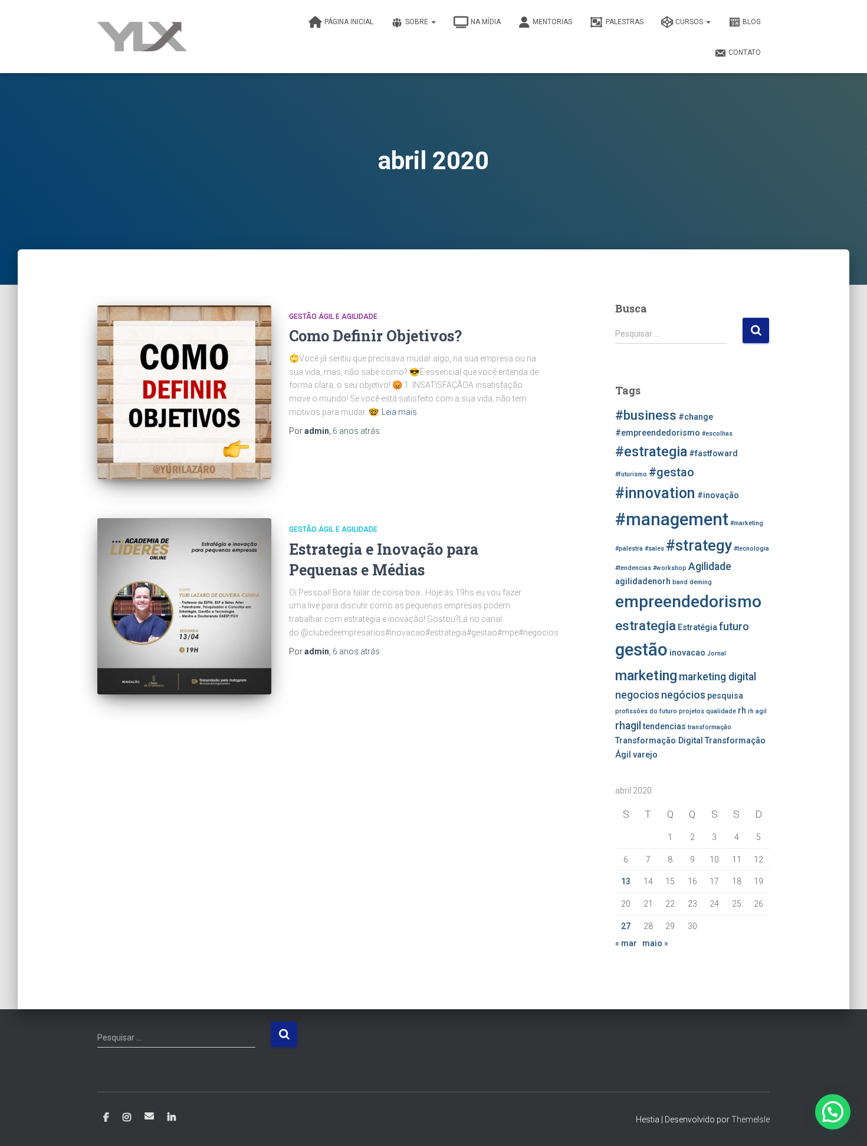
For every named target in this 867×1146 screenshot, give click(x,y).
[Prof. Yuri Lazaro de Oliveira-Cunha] (142, 36)
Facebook (106, 1117)
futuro (734, 627)
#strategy (699, 545)
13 (625, 881)
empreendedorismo (688, 601)
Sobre (417, 22)
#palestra (629, 548)
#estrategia (651, 451)
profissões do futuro (646, 711)
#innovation (655, 493)
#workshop (670, 568)
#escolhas (717, 433)
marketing (646, 675)
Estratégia (697, 628)
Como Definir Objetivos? (375, 335)
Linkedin (172, 1117)
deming (700, 582)
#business (645, 415)
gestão (641, 650)
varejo (645, 755)
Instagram (127, 1117)
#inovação (718, 495)
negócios (683, 695)
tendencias (664, 727)
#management (671, 519)
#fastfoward (713, 454)
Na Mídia (486, 22)
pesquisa (725, 696)
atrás (356, 431)
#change (695, 417)
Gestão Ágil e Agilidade (333, 316)
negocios (637, 695)
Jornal (716, 653)
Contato (744, 52)
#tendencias (633, 568)
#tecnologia (751, 548)
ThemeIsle (750, 1119)
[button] (832, 1111)
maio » (655, 943)
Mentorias (552, 22)
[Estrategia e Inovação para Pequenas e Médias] (184, 606)
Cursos (690, 22)
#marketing (746, 523)
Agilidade (709, 566)
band (680, 582)
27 (625, 926)
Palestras (624, 22)
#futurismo (631, 474)
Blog (752, 22)
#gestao (671, 472)
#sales (654, 548)
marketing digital (717, 677)
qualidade (721, 711)
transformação (709, 727)
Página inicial (348, 22)
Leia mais (399, 412)
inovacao (687, 653)
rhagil (628, 726)
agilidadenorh (643, 582)
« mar (626, 943)
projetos (691, 711)
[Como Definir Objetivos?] (184, 392)
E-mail (149, 1116)
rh (742, 711)
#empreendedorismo (657, 433)
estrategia (645, 625)
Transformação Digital (659, 741)
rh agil (757, 711)
